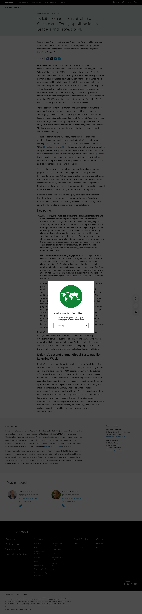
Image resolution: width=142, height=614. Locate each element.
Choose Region (60, 326)
